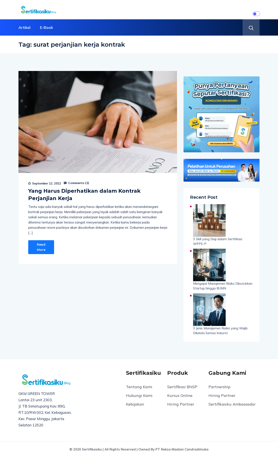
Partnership (219, 386)
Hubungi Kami (139, 395)
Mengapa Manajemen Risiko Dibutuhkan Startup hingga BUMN (222, 285)
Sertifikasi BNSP (182, 386)
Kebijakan (135, 404)
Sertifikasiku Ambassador (232, 404)
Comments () (78, 183)
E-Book (46, 27)
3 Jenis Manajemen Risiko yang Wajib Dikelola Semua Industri (220, 330)
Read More (41, 247)
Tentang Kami (139, 386)
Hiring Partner (180, 404)
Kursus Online (179, 395)
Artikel (24, 27)
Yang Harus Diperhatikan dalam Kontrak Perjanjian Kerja (84, 194)
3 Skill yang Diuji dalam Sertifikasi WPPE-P (217, 241)
